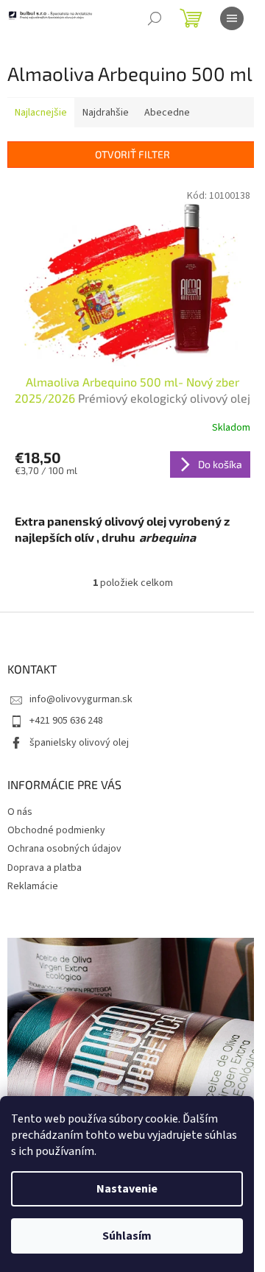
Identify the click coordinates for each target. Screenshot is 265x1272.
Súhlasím (127, 1236)
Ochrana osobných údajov (64, 848)
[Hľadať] (154, 18)
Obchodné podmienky (56, 830)
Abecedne (167, 112)
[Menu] (232, 18)
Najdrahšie (105, 112)
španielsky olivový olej (79, 742)
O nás (19, 812)
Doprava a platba (44, 868)
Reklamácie (32, 886)
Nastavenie (127, 1189)
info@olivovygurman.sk (80, 699)
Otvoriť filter (132, 154)
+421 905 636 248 (66, 720)
